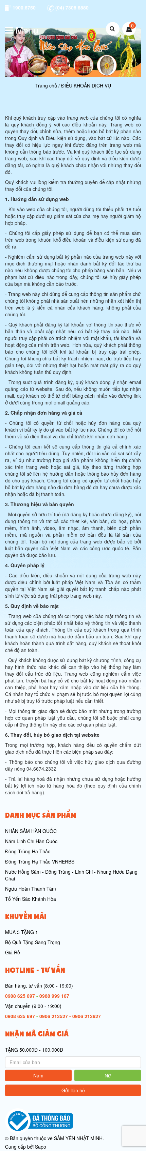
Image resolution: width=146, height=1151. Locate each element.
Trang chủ (46, 85)
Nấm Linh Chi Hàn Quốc (31, 841)
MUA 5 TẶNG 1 (21, 932)
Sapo (40, 1146)
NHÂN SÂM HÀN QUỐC (31, 831)
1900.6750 (23, 7)
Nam (38, 1075)
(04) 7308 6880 (71, 7)
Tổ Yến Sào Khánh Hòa (30, 898)
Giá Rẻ (12, 952)
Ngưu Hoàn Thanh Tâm (30, 888)
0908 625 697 (20, 995)
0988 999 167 (54, 995)
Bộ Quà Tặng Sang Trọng (32, 942)
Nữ (108, 1075)
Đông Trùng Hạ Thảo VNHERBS (39, 861)
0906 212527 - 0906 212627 (70, 1016)
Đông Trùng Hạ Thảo (28, 851)
